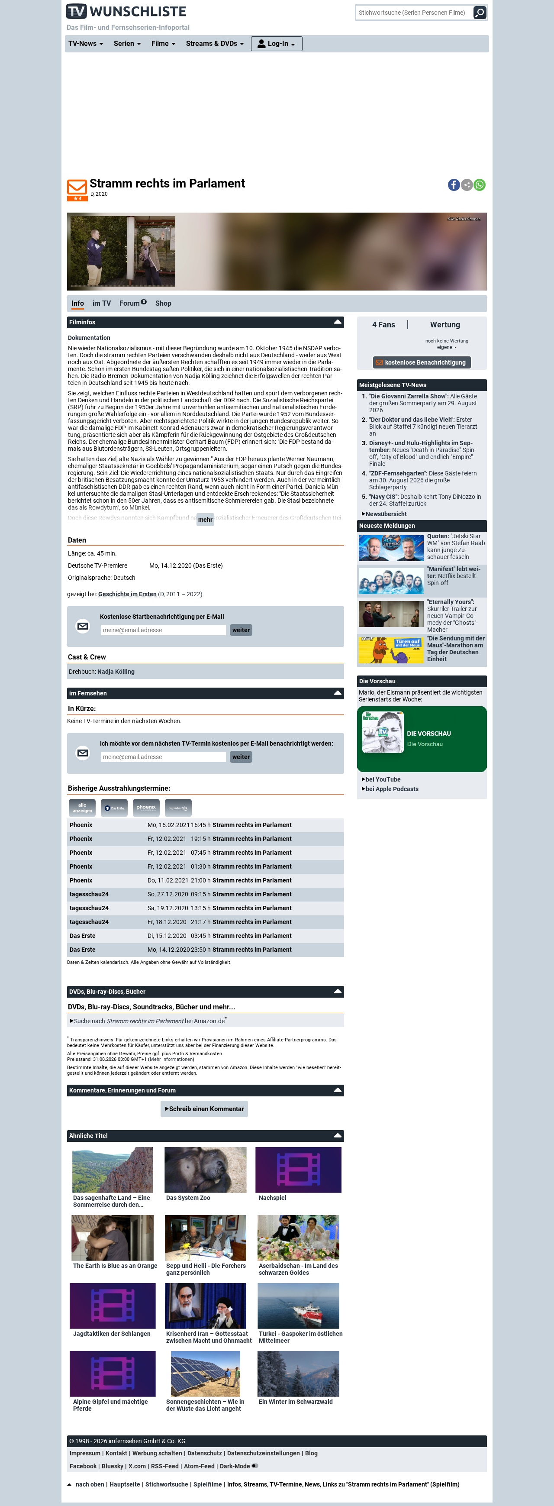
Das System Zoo (188, 1197)
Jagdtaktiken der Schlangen (112, 1333)
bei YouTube (383, 779)
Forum (132, 303)
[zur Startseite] (126, 8)
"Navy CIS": (425, 500)
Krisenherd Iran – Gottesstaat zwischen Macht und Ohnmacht (209, 1337)
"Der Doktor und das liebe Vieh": (423, 426)
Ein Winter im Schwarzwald (296, 1401)
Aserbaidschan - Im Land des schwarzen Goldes (298, 1269)
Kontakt (116, 1453)
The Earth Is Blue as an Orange (115, 1265)
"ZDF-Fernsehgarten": (423, 480)
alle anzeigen (82, 808)
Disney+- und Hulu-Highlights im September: (422, 453)
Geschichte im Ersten (127, 594)
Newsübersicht (386, 514)
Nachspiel (273, 1197)
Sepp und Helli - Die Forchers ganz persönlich (206, 1269)
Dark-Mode (235, 1466)
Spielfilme (207, 1484)
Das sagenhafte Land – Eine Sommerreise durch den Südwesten (111, 1201)
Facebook (83, 1466)
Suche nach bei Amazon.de (149, 1021)
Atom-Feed (199, 1466)
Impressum (85, 1453)
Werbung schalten (157, 1453)
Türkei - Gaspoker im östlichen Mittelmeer (301, 1337)
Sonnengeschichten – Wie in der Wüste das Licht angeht (205, 1405)
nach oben (90, 1484)
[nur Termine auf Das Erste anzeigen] (114, 808)
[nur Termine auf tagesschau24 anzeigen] (178, 808)
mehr (205, 519)
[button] (454, 185)
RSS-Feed (165, 1466)
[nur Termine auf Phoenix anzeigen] (146, 808)
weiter (241, 630)
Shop (163, 303)
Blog (311, 1453)
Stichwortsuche (166, 1484)
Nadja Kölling (116, 671)
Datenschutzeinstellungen (263, 1453)
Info (77, 303)
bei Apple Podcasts (392, 788)
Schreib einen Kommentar (206, 1109)
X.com (137, 1466)
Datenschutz (204, 1453)
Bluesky (112, 1466)
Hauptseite (125, 1484)
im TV (102, 303)
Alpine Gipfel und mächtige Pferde (110, 1405)
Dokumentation (89, 337)
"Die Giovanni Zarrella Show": (423, 403)
